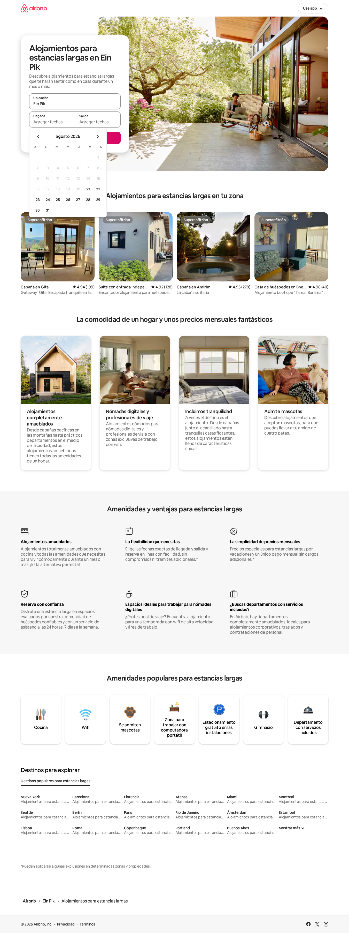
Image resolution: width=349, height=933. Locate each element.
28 (88, 199)
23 (38, 199)
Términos (87, 924)
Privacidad (66, 924)
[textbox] (52, 122)
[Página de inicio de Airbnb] (34, 8)
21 (88, 189)
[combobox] (75, 104)
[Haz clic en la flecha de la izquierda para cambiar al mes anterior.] (38, 136)
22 (98, 189)
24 (48, 199)
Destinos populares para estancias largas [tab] (55, 781)
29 (98, 199)
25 (58, 199)
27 (78, 199)
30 (37, 210)
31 (48, 210)
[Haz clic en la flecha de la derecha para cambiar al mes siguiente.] (97, 136)
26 (68, 199)
